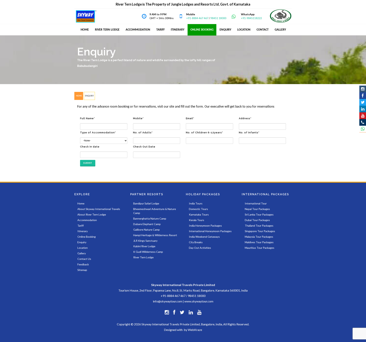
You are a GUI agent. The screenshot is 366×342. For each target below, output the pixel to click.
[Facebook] (362, 95)
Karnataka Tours (199, 214)
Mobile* (138, 118)
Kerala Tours (196, 220)
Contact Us (84, 258)
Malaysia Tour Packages (259, 236)
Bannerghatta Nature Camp (149, 218)
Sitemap (82, 269)
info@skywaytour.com (167, 301)
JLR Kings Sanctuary (145, 240)
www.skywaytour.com (198, 301)
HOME (78, 96)
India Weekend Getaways (204, 236)
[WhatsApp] (362, 129)
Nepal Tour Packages (257, 209)
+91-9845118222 (251, 18)
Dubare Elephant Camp (147, 224)
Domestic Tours (198, 209)
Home (80, 203)
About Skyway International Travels (98, 209)
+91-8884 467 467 (197, 18)
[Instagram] (362, 89)
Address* (245, 118)
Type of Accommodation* (98, 132)
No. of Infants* (249, 132)
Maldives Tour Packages (259, 242)
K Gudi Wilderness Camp (148, 251)
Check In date (90, 146)
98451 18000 (218, 18)
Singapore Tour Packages (260, 231)
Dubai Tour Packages (257, 220)
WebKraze (195, 329)
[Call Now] (362, 122)
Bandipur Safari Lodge (146, 203)
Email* (190, 118)
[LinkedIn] (362, 109)
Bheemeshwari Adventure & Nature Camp (154, 211)
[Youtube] (362, 115)
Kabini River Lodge (144, 246)
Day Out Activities (200, 247)
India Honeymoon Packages (205, 225)
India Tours (195, 203)
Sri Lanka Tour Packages (259, 214)
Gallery (81, 253)
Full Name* (87, 118)
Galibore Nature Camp (146, 229)
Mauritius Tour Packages (259, 247)
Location (82, 247)
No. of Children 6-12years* (204, 132)
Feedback (83, 264)
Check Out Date (144, 146)
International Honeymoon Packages (210, 231)
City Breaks (196, 242)
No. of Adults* (143, 132)
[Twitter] (362, 102)
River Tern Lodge (143, 257)
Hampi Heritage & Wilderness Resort (155, 235)
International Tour (256, 203)
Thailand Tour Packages (259, 225)
